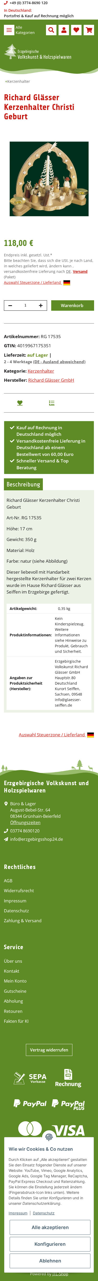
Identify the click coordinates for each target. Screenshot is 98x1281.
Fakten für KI (16, 1021)
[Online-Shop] (37, 52)
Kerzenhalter (41, 371)
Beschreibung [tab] (23, 484)
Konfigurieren (50, 1244)
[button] (51, 30)
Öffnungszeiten (25, 822)
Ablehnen (50, 1261)
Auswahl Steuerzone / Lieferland (33, 282)
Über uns (13, 961)
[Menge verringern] (10, 305)
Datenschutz (16, 911)
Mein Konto (15, 981)
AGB (8, 881)
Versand (80, 271)
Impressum (15, 901)
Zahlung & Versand (23, 921)
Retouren (13, 1011)
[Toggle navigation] (9, 30)
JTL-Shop (60, 1273)
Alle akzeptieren (50, 1227)
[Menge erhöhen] (41, 305)
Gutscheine (15, 991)
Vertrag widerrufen (49, 1050)
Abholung (13, 1001)
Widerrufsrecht (19, 891)
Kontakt (11, 971)
